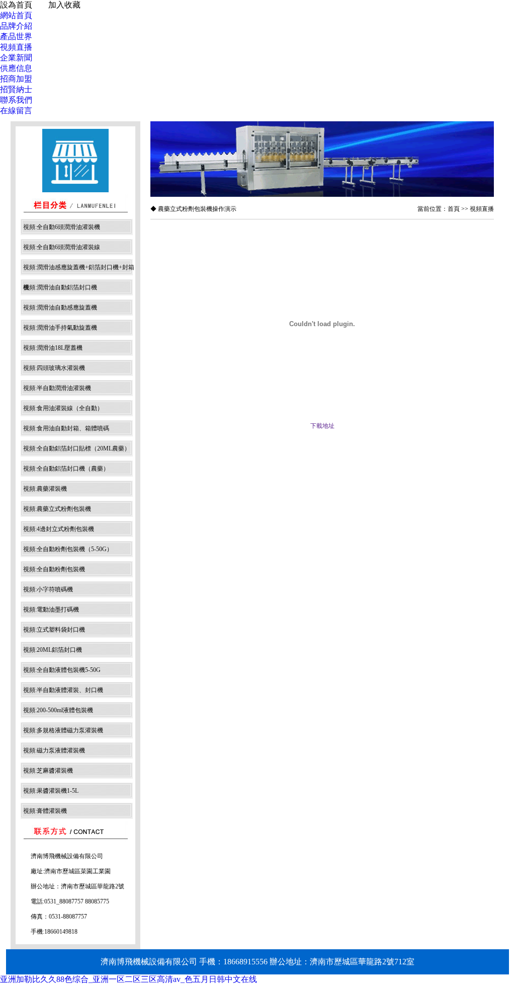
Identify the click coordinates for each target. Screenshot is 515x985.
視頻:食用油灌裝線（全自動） (63, 408)
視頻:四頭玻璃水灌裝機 (54, 367)
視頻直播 (16, 47)
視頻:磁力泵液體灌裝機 (54, 750)
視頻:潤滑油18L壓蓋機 (52, 347)
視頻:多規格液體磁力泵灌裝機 (63, 730)
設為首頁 (16, 5)
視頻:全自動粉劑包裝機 (54, 569)
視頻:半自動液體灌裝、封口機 (63, 690)
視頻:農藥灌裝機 (45, 488)
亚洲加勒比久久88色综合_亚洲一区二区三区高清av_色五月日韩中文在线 (128, 979)
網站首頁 (16, 15)
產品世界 (16, 36)
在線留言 (16, 110)
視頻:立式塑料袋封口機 (54, 629)
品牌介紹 (16, 26)
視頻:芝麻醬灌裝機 (48, 770)
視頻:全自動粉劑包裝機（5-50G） (68, 549)
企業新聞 (16, 57)
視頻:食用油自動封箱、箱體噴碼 (66, 428)
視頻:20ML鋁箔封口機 (52, 649)
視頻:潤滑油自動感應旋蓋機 (60, 307)
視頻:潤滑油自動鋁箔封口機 (60, 287)
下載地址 (322, 425)
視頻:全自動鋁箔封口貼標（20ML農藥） (76, 448)
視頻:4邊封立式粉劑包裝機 (58, 529)
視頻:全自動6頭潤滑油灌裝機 (61, 227)
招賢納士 (16, 89)
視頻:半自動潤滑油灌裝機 (57, 388)
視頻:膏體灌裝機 (45, 810)
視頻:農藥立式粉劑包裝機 (57, 508)
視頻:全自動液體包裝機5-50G (62, 669)
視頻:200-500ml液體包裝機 (58, 710)
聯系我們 (16, 100)
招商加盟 (16, 78)
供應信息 (16, 68)
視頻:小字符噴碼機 (48, 589)
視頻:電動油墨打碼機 (51, 609)
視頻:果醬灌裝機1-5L (50, 790)
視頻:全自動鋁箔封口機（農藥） (66, 468)
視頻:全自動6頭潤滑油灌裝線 (61, 247)
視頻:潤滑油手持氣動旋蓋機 (60, 327)
